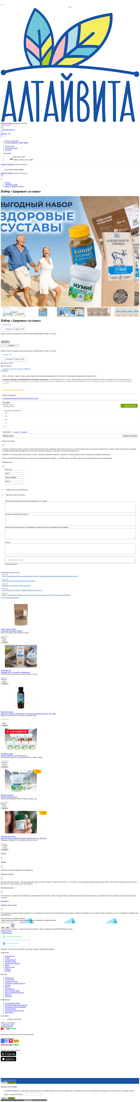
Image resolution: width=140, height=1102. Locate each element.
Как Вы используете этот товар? (17, 514)
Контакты (8, 150)
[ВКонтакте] (1, 166)
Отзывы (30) (4, 677)
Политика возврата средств (14, 1010)
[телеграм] (3, 166)
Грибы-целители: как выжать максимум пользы (18, 581)
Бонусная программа (12, 991)
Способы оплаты (7, 1026)
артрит (25, 398)
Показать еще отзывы (130, 436)
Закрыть (4, 1082)
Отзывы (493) (5, 636)
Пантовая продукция (8, 836)
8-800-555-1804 (6, 123)
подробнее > (5, 901)
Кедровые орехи (10, 961)
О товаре (4, 371)
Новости (8, 994)
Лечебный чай (6, 670)
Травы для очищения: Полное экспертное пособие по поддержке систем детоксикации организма (36, 595)
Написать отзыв (130, 406)
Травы (7, 958)
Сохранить (12, 1082)
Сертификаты (10, 989)
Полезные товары (7, 712)
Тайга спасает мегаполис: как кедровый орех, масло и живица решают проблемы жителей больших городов (40, 576)
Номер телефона (11, 477)
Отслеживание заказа (12, 1003)
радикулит (19, 398)
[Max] (13, 925)
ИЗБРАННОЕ (10, 146)
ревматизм (11, 398)
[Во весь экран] (136, 303)
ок (21, 922)
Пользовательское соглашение (15, 1007)
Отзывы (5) (4, 843)
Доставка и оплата (11, 148)
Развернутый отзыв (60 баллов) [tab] (17, 490)
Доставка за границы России (15, 983)
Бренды (7, 987)
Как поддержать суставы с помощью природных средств (22, 590)
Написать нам (7, 933)
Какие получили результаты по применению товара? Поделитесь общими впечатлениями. (37, 527)
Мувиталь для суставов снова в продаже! (16, 585)
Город (7, 481)
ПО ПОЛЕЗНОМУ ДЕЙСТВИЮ (16, 143)
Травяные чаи (10, 956)
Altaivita (8, 366)
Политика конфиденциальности (16, 1005)
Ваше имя (9, 469)
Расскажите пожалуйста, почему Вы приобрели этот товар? (26, 501)
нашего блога (15, 572)
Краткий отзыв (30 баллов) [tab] (15, 495)
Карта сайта (9, 1012)
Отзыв (8, 542)
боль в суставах (32, 398)
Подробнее (28, 1100)
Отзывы (8, 985)
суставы (5, 398)
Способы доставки (7, 1038)
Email (7, 473)
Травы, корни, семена (8, 629)
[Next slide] (136, 251)
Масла (7, 965)
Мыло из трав (10, 967)
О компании (9, 978)
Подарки (8, 971)
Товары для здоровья (12, 963)
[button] (14, 312)
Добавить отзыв (12, 566)
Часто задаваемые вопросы (14, 992)
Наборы (7, 969)
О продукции (9, 979)
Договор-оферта (10, 1009)
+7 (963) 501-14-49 (7, 1025)
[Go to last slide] (4, 251)
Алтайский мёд (10, 960)
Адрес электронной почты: (13, 1094)
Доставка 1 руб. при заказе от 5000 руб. (17, 369)
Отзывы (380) (5, 802)
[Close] (3, 445)
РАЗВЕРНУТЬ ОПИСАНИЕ (13, 390)
